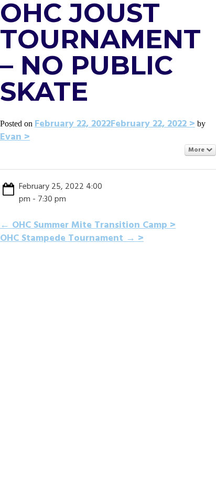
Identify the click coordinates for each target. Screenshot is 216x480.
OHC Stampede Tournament (67, 238)
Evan (10, 137)
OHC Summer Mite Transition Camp (83, 225)
